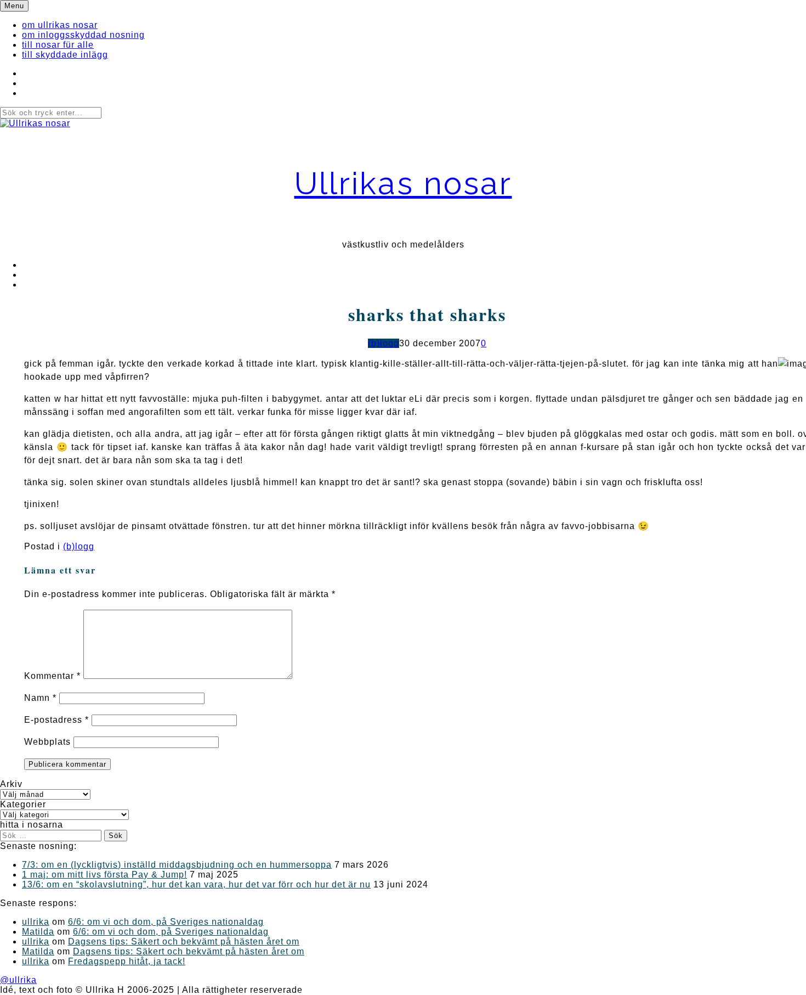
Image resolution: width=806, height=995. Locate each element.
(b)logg (383, 343)
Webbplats (47, 741)
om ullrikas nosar (60, 25)
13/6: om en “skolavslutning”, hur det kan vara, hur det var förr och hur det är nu (196, 884)
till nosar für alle (58, 44)
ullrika (35, 921)
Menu (14, 6)
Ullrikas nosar (403, 183)
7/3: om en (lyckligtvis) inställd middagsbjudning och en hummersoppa (177, 864)
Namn (40, 697)
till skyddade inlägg (65, 54)
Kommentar (52, 676)
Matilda (38, 931)
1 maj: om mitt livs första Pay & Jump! (104, 874)
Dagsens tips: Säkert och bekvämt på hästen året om (183, 941)
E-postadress (56, 719)
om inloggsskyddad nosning (83, 35)
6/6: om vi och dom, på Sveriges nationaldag (166, 921)
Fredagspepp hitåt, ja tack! (126, 961)
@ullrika (18, 980)
